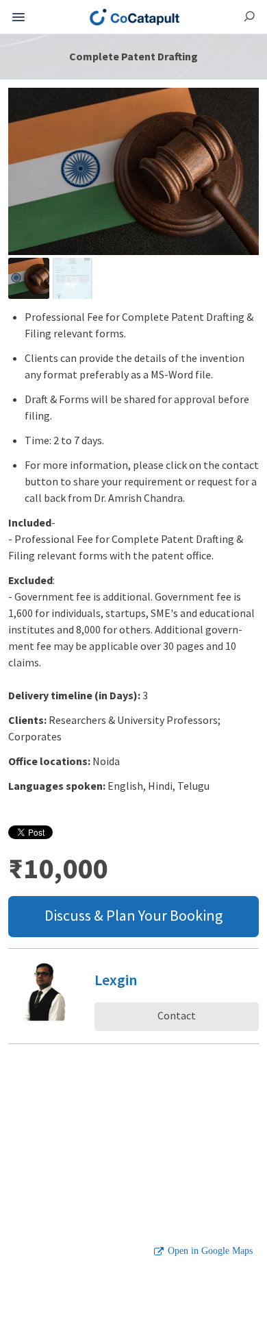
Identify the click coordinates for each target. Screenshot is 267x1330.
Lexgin (115, 979)
